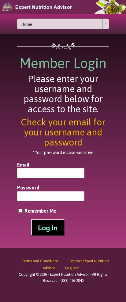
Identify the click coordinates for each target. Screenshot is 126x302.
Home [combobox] (26, 24)
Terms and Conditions (40, 261)
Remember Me (39, 211)
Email (23, 164)
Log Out (72, 268)
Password (28, 187)
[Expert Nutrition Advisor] (63, 7)
